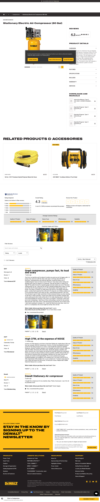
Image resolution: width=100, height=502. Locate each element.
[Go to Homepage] (11, 483)
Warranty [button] (73, 82)
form (75, 445)
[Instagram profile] (90, 481)
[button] (83, 33)
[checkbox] (55, 430)
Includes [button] (72, 77)
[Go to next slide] (62, 67)
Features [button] (72, 69)
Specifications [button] (74, 73)
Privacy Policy (77, 444)
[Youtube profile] (93, 481)
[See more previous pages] (9, 14)
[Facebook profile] (87, 481)
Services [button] (72, 86)
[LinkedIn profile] (96, 481)
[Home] (4, 14)
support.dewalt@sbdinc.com (61, 447)
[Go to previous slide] (59, 67)
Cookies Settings (33, 59)
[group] (12, 499)
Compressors (16, 14)
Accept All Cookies (68, 59)
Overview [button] (72, 48)
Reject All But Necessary (55, 59)
